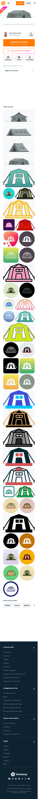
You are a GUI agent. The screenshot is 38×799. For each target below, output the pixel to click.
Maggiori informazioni (12, 70)
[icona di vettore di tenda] (18, 177)
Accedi (28, 3)
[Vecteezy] (3, 3)
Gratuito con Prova (19, 43)
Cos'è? (20, 66)
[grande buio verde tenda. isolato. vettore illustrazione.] (18, 116)
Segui (31, 35)
